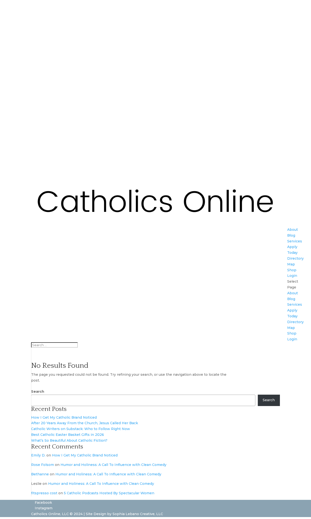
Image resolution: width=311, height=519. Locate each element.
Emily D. (38, 455)
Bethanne (40, 474)
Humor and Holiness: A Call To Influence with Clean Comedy (113, 465)
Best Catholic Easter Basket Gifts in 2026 (67, 434)
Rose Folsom (42, 465)
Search (37, 391)
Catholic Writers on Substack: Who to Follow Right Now (80, 429)
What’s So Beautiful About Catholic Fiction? (69, 440)
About (292, 229)
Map (291, 264)
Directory (295, 258)
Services (294, 241)
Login (292, 275)
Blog (291, 235)
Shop (291, 270)
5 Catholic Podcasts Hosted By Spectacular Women (109, 493)
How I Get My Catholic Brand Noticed (64, 417)
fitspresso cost (44, 493)
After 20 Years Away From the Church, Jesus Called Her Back (84, 423)
